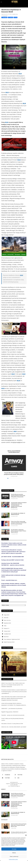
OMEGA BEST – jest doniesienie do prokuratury (11, 708)
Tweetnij (11, 17)
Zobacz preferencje (14, 856)
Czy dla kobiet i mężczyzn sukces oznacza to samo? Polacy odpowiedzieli (18, 531)
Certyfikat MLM (7, 634)
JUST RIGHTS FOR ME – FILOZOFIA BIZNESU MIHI (12, 556)
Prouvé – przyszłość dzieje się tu (9, 580)
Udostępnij (5, 17)
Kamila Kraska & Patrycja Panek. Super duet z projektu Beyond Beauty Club (19, 825)
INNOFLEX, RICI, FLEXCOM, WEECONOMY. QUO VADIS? (13, 727)
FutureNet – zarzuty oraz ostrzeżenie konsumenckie (12, 715)
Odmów (14, 852)
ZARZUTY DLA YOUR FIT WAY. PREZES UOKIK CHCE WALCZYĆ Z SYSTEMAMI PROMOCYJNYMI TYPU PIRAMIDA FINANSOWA (13, 685)
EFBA (5, 625)
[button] (26, 835)
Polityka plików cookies (13, 859)
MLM (20, 73)
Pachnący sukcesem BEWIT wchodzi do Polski (12, 560)
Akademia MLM (7, 623)
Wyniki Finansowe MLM (9, 642)
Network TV (6, 628)
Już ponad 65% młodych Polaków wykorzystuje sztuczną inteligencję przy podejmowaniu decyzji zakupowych (19, 505)
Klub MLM (6, 636)
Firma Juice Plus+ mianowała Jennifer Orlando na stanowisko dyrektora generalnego (18, 522)
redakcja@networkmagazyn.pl (15, 786)
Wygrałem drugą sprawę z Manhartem (9, 711)
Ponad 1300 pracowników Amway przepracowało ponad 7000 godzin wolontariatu (18, 495)
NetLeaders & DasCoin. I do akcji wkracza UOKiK (12, 723)
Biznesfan (6, 617)
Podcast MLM (7, 631)
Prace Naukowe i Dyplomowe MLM (12, 639)
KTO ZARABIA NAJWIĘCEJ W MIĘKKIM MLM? (18, 514)
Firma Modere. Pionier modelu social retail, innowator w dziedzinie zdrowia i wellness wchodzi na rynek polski (13, 544)
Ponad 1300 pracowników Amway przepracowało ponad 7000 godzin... (14, 473)
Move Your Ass (7, 620)
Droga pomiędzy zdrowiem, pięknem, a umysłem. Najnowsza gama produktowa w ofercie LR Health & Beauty (13, 585)
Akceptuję (14, 849)
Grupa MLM (6, 615)
